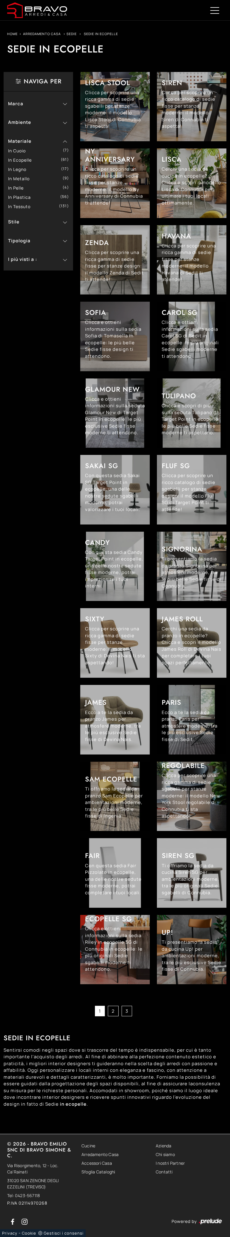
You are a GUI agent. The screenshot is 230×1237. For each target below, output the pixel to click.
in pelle (18, 188)
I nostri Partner (170, 1163)
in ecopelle (22, 160)
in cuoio (19, 151)
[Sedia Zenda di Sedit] (115, 260)
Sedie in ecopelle (101, 33)
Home (12, 33)
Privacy (9, 1233)
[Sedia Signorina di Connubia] (191, 566)
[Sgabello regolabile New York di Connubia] (191, 796)
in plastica (21, 197)
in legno (19, 169)
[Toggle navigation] (215, 10)
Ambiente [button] (19, 122)
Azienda (163, 1146)
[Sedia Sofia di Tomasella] (115, 336)
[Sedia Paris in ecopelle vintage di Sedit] (191, 719)
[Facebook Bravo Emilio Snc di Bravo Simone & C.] (13, 1221)
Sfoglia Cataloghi (98, 1172)
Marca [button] (15, 103)
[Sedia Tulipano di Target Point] (191, 413)
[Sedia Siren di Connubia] (191, 107)
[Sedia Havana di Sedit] (191, 260)
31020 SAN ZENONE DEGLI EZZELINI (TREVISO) (33, 1184)
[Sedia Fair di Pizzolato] (115, 873)
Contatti (164, 1172)
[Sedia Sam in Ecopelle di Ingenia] (115, 796)
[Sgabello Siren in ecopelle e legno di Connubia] (191, 873)
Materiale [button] (19, 141)
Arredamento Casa (42, 33)
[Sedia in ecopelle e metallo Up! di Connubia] (191, 950)
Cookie (29, 1233)
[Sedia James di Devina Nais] (115, 719)
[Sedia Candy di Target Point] (115, 566)
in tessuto (21, 206)
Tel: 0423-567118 (23, 1195)
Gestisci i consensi (64, 1233)
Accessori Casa (96, 1163)
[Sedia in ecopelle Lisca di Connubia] (191, 183)
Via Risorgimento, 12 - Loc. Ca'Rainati (32, 1169)
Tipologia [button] (19, 241)
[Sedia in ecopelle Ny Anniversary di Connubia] (115, 183)
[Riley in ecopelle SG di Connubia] (115, 950)
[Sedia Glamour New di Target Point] (115, 413)
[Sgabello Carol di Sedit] (191, 336)
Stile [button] (13, 222)
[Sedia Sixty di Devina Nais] (115, 643)
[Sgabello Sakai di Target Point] (115, 489)
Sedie (71, 33)
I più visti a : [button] (22, 259)
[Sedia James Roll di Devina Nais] (191, 643)
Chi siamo (165, 1154)
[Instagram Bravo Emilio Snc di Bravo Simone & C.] (24, 1221)
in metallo (21, 178)
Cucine (88, 1146)
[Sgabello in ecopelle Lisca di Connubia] (115, 107)
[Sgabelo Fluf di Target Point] (191, 489)
